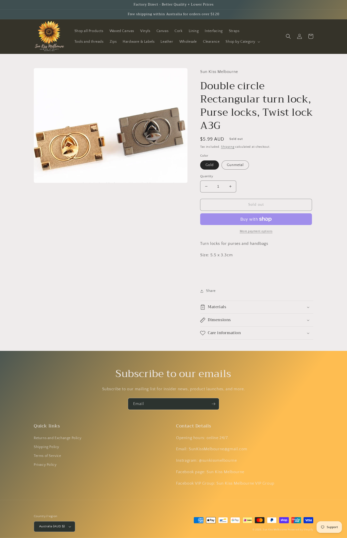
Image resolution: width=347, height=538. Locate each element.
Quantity (206, 176)
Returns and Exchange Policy (57, 438)
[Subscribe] (213, 404)
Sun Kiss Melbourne (275, 529)
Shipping (227, 146)
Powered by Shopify (300, 529)
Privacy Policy (45, 465)
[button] (242, 41)
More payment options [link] (256, 231)
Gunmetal (235, 165)
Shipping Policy (46, 447)
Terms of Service (47, 456)
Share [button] (211, 291)
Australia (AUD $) (52, 526)
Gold (210, 165)
